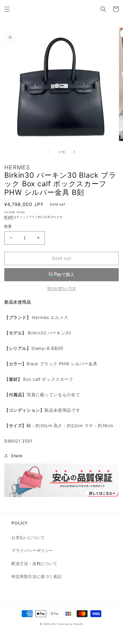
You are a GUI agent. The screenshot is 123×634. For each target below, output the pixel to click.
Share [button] (17, 455)
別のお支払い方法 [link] (61, 288)
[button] (7, 9)
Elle (53, 624)
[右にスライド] (74, 152)
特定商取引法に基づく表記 (36, 576)
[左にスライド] (49, 152)
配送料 (8, 217)
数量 (8, 226)
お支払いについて (28, 537)
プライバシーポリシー (32, 550)
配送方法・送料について (34, 563)
